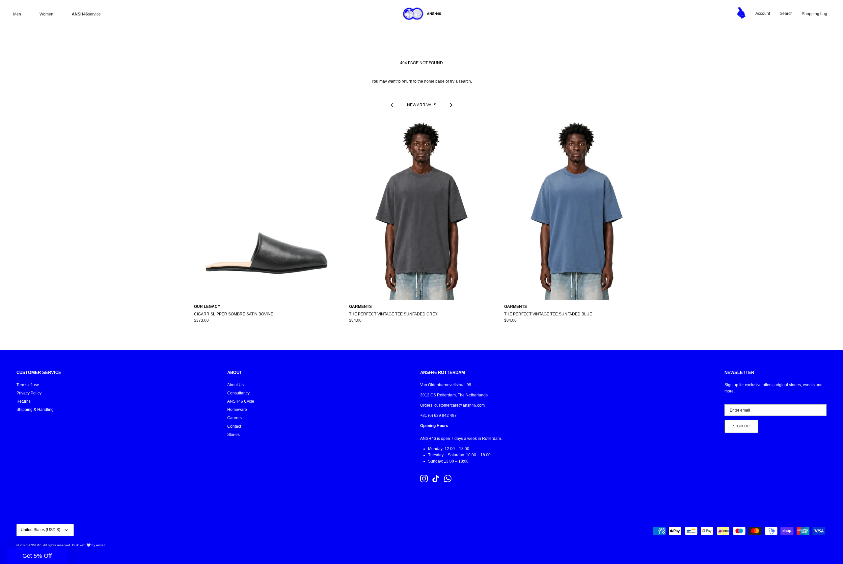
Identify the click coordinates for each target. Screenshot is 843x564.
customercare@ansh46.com (459, 405)
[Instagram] (424, 478)
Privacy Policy (28, 393)
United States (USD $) (40, 529)
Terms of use (27, 385)
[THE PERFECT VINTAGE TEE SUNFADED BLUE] (576, 209)
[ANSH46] (421, 14)
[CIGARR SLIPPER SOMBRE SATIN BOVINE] (266, 209)
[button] (37, 556)
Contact (234, 426)
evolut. (101, 545)
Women (46, 14)
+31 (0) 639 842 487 (438, 415)
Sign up (741, 426)
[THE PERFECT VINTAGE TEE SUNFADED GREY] (421, 209)
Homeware (237, 409)
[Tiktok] (436, 478)
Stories (233, 434)
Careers (234, 418)
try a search (460, 81)
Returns (23, 401)
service (86, 14)
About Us (235, 385)
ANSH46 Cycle (240, 401)
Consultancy (238, 393)
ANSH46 (34, 545)
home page (434, 81)
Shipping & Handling (35, 409)
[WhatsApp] (447, 478)
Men (17, 14)
